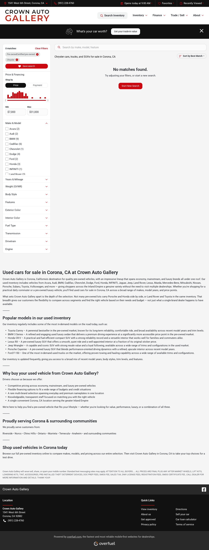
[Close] (201, 31)
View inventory (149, 509)
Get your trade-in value (125, 31)
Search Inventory (114, 15)
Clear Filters (41, 48)
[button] (27, 3)
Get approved (148, 519)
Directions (181, 509)
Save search (28, 66)
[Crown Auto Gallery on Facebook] (202, 489)
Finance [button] (157, 15)
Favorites (167, 3)
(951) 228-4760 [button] (66, 3)
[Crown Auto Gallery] (27, 15)
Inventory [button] (138, 15)
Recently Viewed (193, 3)
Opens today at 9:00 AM (137, 3)
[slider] (5, 100)
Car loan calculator (186, 519)
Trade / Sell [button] (177, 15)
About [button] (196, 15)
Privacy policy (148, 524)
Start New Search (130, 86)
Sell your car (182, 514)
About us (146, 514)
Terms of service (185, 524)
